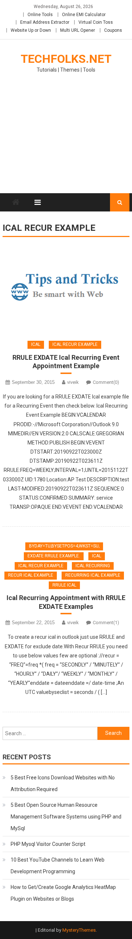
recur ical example (30, 575)
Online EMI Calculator (84, 14)
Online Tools (40, 14)
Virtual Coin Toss (95, 22)
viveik (73, 382)
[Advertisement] (66, 138)
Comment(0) (106, 382)
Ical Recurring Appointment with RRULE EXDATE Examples (66, 602)
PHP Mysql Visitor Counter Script (48, 844)
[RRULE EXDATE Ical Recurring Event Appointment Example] (66, 290)
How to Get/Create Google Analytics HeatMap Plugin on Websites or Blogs (63, 893)
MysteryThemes (79, 930)
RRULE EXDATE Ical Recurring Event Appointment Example (66, 362)
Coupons (113, 30)
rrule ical (64, 585)
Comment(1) (106, 622)
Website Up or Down (31, 30)
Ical (35, 344)
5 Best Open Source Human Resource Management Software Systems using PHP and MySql (66, 816)
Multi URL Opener (77, 30)
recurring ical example (92, 575)
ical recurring (93, 565)
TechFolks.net (66, 59)
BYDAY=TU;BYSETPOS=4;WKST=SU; (64, 546)
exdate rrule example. (53, 555)
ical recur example (75, 344)
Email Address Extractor (44, 22)
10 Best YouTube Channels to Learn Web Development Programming (57, 865)
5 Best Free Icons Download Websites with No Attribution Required (63, 783)
